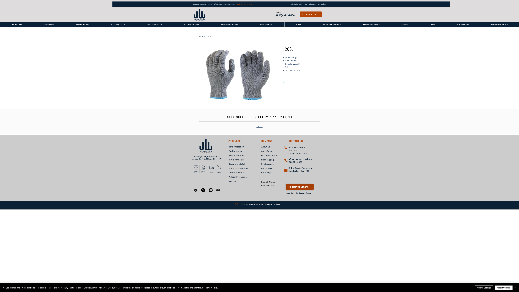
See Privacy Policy (210, 287)
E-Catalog (322, 4)
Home (202, 36)
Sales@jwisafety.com (298, 4)
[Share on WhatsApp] (284, 81)
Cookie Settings (484, 287)
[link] (236, 117)
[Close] (515, 288)
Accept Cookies (503, 287)
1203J (260, 126)
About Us (313, 4)
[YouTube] (211, 190)
